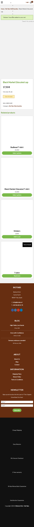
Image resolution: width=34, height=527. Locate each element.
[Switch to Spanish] (15, 16)
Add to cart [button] (17, 237)
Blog (17, 362)
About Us (17, 359)
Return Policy (17, 377)
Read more (17, 276)
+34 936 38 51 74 (18, 305)
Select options (17, 153)
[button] (14, 2)
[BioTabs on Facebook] (12, 310)
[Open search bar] (23, 19)
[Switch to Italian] (15, 14)
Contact (17, 364)
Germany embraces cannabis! (17, 340)
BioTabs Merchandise (15, 106)
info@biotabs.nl (17, 302)
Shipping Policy (17, 374)
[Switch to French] (15, 8)
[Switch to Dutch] (15, 5)
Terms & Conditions (17, 379)
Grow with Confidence (17, 333)
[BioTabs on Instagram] (15, 310)
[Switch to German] (15, 11)
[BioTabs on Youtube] (18, 310)
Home (2, 9)
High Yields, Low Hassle (17, 325)
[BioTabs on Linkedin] (21, 310)
